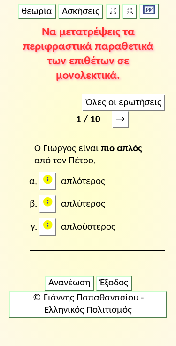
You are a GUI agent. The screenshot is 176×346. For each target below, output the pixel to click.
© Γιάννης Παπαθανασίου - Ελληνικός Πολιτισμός (88, 304)
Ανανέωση (69, 283)
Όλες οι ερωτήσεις (123, 103)
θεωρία (37, 11)
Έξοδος (114, 283)
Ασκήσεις (80, 11)
